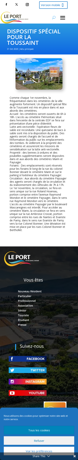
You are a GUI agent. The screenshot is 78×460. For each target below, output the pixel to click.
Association (25, 305)
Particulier (24, 296)
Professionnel (27, 301)
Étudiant (23, 320)
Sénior (22, 310)
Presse (22, 325)
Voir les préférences (39, 451)
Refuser (39, 441)
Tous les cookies (39, 430)
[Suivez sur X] (16, 4)
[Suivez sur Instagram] (27, 5)
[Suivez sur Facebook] (6, 4)
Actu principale (27, 49)
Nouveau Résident (30, 291)
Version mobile (50, 5)
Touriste (23, 315)
